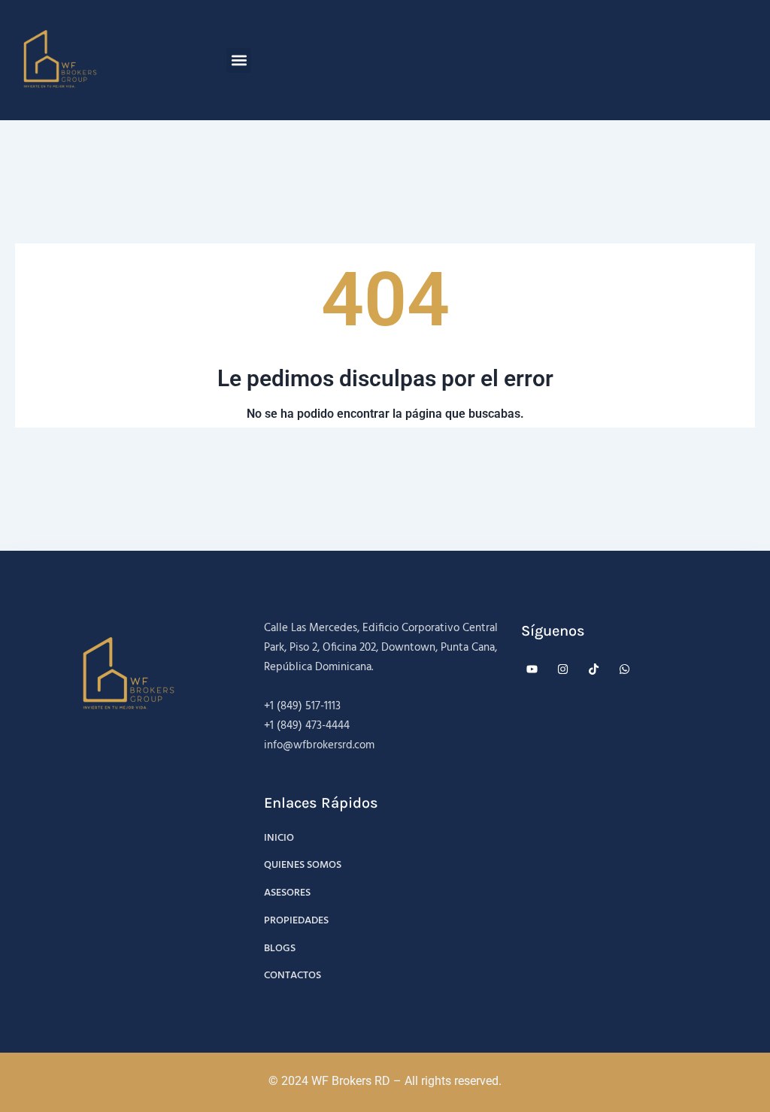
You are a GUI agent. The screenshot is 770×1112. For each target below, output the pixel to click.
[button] (238, 60)
